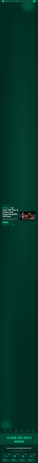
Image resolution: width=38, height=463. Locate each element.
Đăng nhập (21, 461)
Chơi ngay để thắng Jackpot (19, 441)
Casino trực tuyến (12, 1)
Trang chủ (5, 1)
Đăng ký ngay (6, 222)
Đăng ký (34, 1)
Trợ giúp (30, 1)
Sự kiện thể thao (8, 1)
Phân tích (23, 1)
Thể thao (21, 1)
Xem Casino (12, 222)
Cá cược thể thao (27, 1)
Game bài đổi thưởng (17, 1)
